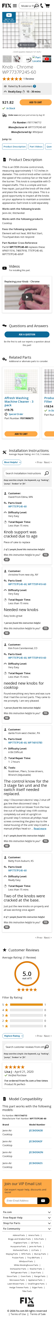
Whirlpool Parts (26, 1261)
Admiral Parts (19, 1235)
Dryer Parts (36, 1272)
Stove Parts (12, 1276)
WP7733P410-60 (37, 584)
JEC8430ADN (36, 1152)
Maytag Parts (12, 1254)
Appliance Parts (35, 1280)
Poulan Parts (18, 1257)
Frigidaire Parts (20, 1242)
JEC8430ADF (35, 1141)
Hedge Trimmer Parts (19, 1287)
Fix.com (7, 1212)
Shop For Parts (11, 1223)
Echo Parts (39, 1239)
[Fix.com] (6, 6)
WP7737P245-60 (17, 506)
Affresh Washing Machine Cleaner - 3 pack (18, 401)
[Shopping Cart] (47, 5)
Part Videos (36, 146)
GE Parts (35, 1242)
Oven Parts (26, 1276)
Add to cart (35, 102)
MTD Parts (26, 1254)
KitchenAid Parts (20, 1250)
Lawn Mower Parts (16, 1283)
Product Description (15, 146)
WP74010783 (35, 742)
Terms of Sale (38, 1314)
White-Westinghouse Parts (26, 1265)
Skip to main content (27, 16)
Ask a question (27, 334)
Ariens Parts (33, 1235)
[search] (36, 6)
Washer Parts (36, 1268)
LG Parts (35, 1250)
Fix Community (11, 1228)
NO (6, 559)
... (39, 828)
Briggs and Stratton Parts (19, 1239)
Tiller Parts (27, 1291)
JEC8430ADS (36, 1163)
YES (45, 554)
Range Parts (39, 1276)
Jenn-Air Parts (35, 1246)
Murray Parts (40, 1254)
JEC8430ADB (36, 1130)
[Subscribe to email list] (43, 1200)
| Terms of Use (17, 1314)
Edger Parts (37, 1287)
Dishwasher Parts (18, 1268)
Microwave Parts (17, 1280)
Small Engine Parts (36, 1283)
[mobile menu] (15, 6)
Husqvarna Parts (18, 1246)
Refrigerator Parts (19, 1272)
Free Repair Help (12, 1217)
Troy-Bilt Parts (33, 1257)
